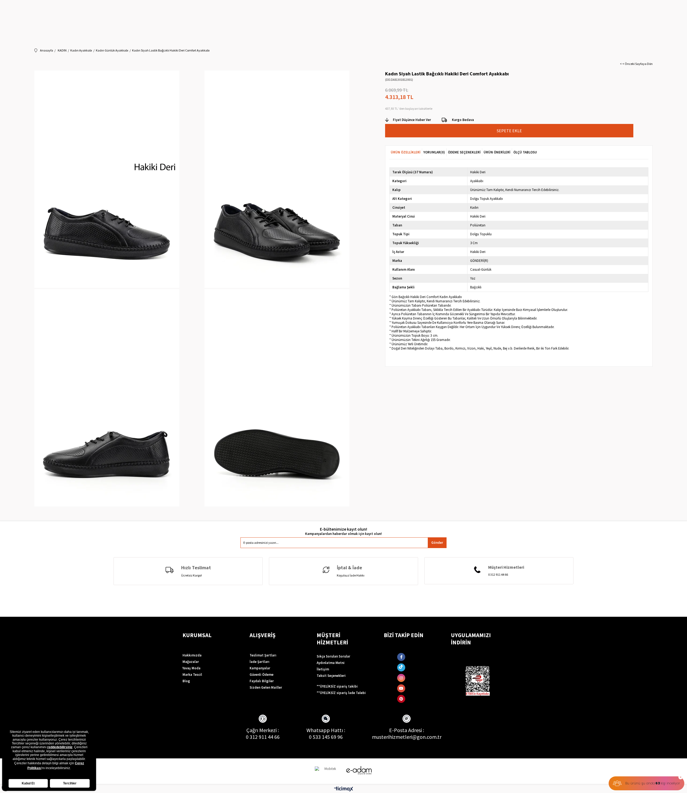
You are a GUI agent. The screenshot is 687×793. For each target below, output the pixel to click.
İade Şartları (259, 661)
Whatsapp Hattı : (325, 730)
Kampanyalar (260, 668)
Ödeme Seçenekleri (464, 152)
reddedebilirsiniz (59, 747)
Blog (186, 681)
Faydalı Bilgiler (262, 681)
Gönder (437, 542)
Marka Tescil (192, 674)
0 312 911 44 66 (263, 736)
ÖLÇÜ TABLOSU (525, 152)
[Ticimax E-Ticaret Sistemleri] (343, 789)
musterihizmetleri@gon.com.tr (406, 736)
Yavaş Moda (191, 668)
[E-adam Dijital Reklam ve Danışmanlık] (359, 770)
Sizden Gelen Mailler (266, 687)
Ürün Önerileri (497, 152)
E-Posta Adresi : (406, 730)
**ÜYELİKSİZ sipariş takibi (337, 686)
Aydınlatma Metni (331, 662)
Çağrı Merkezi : (262, 730)
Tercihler (69, 783)
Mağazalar (190, 661)
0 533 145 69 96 (326, 736)
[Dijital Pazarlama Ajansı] (328, 771)
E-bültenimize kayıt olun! (343, 529)
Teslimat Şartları (263, 655)
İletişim (323, 669)
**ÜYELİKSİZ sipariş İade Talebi (341, 693)
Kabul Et (28, 783)
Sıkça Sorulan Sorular (333, 656)
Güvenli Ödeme (261, 674)
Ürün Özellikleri (406, 152)
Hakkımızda (192, 655)
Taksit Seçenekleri (331, 675)
